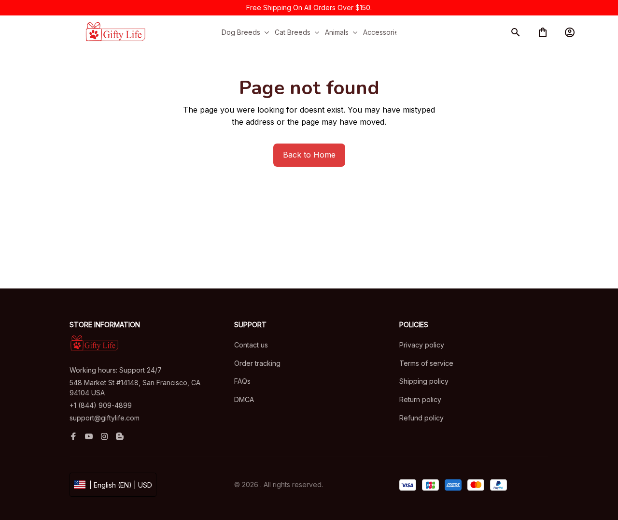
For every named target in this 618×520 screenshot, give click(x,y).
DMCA (244, 399)
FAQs (242, 381)
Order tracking (257, 363)
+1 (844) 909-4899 (101, 405)
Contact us (251, 345)
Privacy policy (421, 345)
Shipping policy (424, 381)
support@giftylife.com (105, 418)
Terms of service (426, 363)
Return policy (420, 399)
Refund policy (421, 418)
